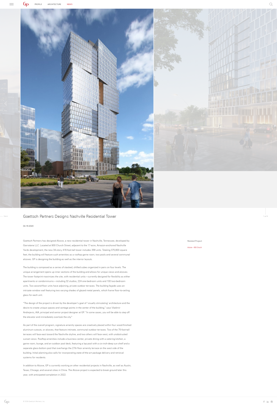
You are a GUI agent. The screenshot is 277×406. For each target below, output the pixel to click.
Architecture (54, 4)
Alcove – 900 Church (194, 247)
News (69, 4)
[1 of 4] (138, 104)
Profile (38, 4)
